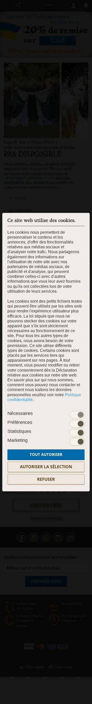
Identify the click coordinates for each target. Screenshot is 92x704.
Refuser (46, 479)
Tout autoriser (46, 454)
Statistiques (19, 431)
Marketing (17, 440)
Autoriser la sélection (46, 467)
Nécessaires (20, 413)
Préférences (19, 422)
